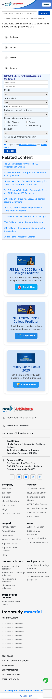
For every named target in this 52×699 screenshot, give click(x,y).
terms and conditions (27, 145)
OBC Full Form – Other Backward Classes (23, 222)
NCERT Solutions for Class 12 (12, 624)
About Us (6, 488)
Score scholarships (36, 538)
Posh (4, 554)
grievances (7, 535)
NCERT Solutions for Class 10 (13, 632)
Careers (6, 497)
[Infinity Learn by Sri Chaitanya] (18, 4)
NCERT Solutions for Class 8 (12, 640)
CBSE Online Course (37, 504)
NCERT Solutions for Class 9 (12, 636)
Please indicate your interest (17, 118)
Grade (7, 90)
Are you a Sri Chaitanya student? (20, 137)
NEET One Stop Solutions (9, 580)
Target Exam (10, 98)
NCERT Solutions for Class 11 (12, 628)
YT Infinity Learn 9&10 (37, 542)
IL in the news (8, 505)
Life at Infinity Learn (11, 501)
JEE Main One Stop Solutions (11, 567)
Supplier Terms (9, 543)
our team (6, 492)
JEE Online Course (36, 488)
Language (9, 129)
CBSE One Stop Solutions (9, 587)
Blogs (4, 509)
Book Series (33, 516)
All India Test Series (36, 512)
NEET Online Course (37, 492)
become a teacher (11, 513)
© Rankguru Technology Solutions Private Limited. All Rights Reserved (26, 692)
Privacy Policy (9, 526)
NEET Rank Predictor (37, 572)
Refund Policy (8, 531)
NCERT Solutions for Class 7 (12, 644)
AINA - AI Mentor (35, 526)
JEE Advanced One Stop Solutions (13, 574)
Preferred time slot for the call (18, 110)
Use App (46, 4)
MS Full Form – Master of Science (19, 236)
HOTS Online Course (37, 508)
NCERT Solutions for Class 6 (12, 648)
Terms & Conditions (11, 539)
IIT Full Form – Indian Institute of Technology (25, 216)
